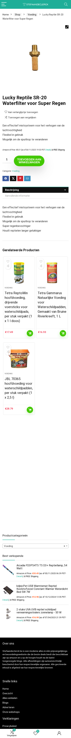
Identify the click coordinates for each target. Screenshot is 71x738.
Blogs (5, 702)
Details (48, 150)
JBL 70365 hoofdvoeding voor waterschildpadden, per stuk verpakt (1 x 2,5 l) (19, 388)
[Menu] (4, 4)
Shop (17, 14)
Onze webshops (11, 712)
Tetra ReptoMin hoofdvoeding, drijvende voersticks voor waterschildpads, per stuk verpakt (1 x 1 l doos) (18, 307)
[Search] (66, 4)
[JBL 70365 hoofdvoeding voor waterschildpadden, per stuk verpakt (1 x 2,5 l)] (19, 359)
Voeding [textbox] (34, 546)
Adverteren (8, 707)
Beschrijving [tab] (12, 190)
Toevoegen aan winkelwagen (29, 161)
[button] (67, 27)
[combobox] (35, 546)
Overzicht (7, 693)
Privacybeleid (9, 726)
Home (5, 14)
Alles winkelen (9, 698)
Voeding (32, 14)
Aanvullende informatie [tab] (17, 195)
